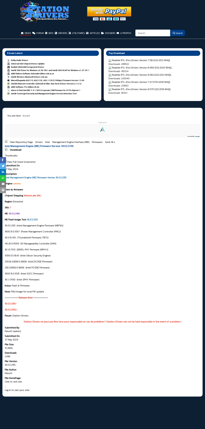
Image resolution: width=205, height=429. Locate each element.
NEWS (28, 33)
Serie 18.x (110, 142)
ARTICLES (95, 33)
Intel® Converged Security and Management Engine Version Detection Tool (44, 94)
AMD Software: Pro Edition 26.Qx (25, 87)
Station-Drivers (20, 315)
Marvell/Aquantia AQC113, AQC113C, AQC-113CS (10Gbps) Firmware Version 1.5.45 (47, 80)
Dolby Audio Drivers (19, 60)
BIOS (51, 33)
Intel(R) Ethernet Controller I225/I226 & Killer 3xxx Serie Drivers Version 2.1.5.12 (46, 84)
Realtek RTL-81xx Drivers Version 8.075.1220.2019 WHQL (141, 89)
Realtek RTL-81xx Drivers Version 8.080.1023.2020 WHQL (142, 67)
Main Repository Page (21, 142)
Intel (47, 142)
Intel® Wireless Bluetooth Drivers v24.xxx (29, 77)
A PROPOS (125, 33)
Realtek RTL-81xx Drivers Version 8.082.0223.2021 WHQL (142, 75)
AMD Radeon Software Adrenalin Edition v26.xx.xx (32, 74)
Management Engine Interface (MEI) (71, 142)
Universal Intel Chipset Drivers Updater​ (28, 64)
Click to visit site (13, 381)
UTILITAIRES (78, 33)
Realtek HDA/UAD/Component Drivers (27, 67)
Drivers (39, 142)
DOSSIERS (110, 33)
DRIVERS (62, 33)
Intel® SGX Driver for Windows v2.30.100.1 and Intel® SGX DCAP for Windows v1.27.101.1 (50, 70)
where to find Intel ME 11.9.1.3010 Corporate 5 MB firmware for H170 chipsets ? (45, 90)
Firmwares (97, 142)
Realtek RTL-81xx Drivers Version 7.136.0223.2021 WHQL (141, 60)
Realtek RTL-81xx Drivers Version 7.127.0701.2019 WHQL (141, 82)
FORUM (40, 33)
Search (179, 33)
